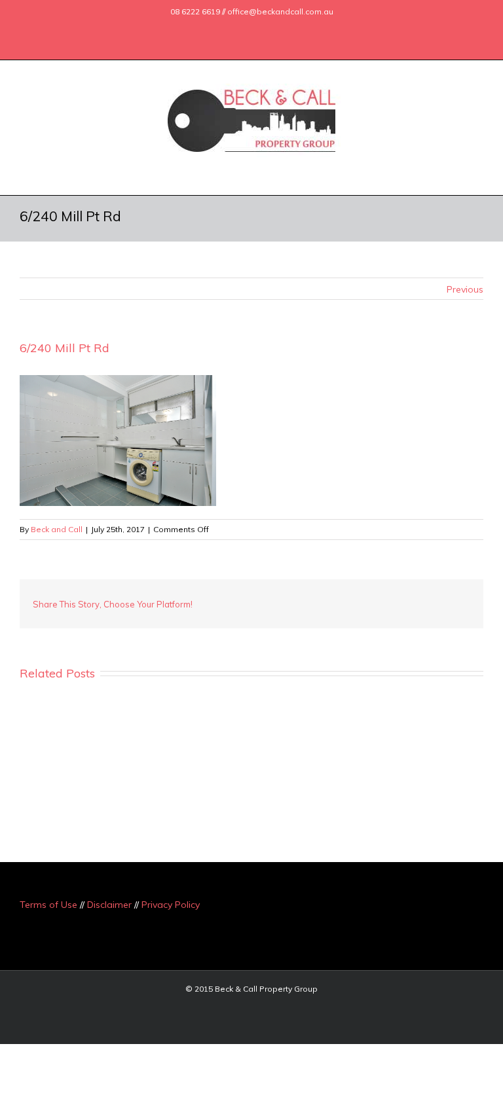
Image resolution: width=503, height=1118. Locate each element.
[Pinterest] (327, 599)
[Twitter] (224, 28)
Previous (465, 289)
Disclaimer (109, 905)
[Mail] (287, 28)
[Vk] (432, 599)
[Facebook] (203, 28)
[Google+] (245, 28)
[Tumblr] (348, 599)
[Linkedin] (266, 28)
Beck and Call (57, 529)
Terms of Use (48, 905)
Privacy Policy (170, 905)
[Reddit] (411, 599)
